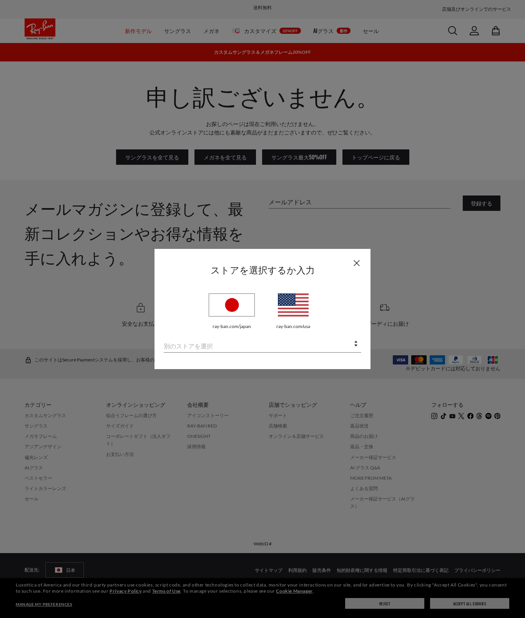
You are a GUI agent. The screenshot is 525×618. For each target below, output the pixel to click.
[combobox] (262, 344)
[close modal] (356, 262)
